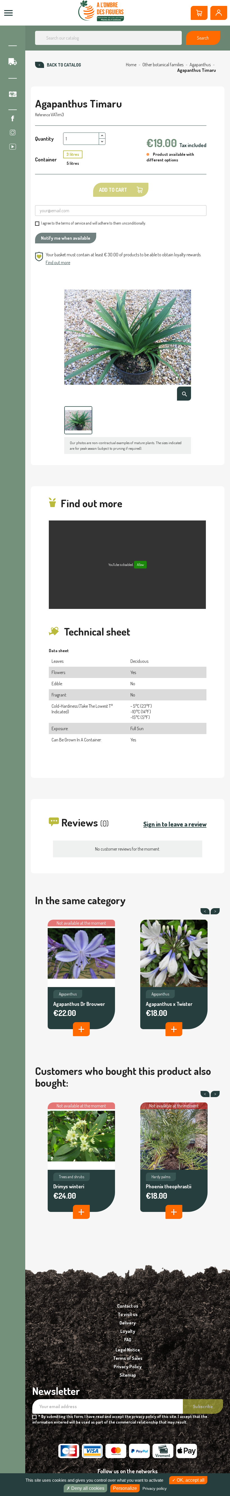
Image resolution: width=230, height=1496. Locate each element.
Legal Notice (128, 1350)
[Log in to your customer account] (218, 13)
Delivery (127, 1323)
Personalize (125, 1488)
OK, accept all (190, 1480)
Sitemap (127, 1375)
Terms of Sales (127, 1358)
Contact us (127, 1306)
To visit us (128, 1314)
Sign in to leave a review (174, 824)
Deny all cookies (87, 1488)
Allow (140, 565)
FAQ (127, 1339)
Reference (42, 114)
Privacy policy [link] (154, 1488)
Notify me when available (65, 238)
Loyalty (127, 1331)
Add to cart (113, 190)
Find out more (58, 262)
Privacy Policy (128, 1366)
